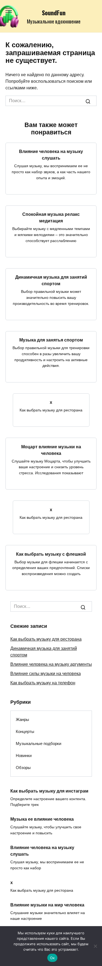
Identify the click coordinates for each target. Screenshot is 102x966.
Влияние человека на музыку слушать (51, 154)
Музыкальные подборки (38, 743)
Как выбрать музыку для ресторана (46, 639)
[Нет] (95, 946)
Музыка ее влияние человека (42, 819)
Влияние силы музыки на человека (45, 673)
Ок (52, 958)
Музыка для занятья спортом (51, 340)
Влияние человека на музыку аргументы (51, 664)
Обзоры (23, 767)
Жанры (22, 719)
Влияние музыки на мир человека (47, 904)
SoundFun (54, 12)
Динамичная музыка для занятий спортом (51, 280)
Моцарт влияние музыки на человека (51, 449)
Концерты (25, 731)
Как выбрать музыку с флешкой (51, 554)
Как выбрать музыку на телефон (42, 683)
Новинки (24, 755)
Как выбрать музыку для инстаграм (49, 790)
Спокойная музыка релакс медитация (51, 217)
